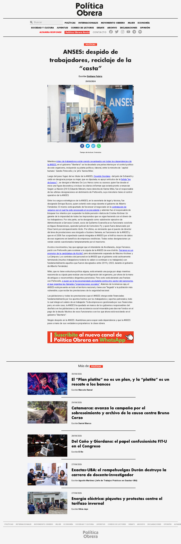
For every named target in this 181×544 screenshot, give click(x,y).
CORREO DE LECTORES (82, 28)
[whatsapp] (99, 146)
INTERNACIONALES (88, 23)
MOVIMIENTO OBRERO (113, 23)
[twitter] (88, 146)
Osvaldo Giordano (102, 176)
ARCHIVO (112, 28)
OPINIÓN (145, 28)
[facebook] (82, 146)
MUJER (131, 23)
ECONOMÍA (144, 23)
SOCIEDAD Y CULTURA (42, 28)
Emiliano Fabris (94, 76)
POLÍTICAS (70, 23)
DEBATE (100, 28)
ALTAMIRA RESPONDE (50, 32)
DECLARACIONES (128, 28)
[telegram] (93, 146)
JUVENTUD (62, 28)
